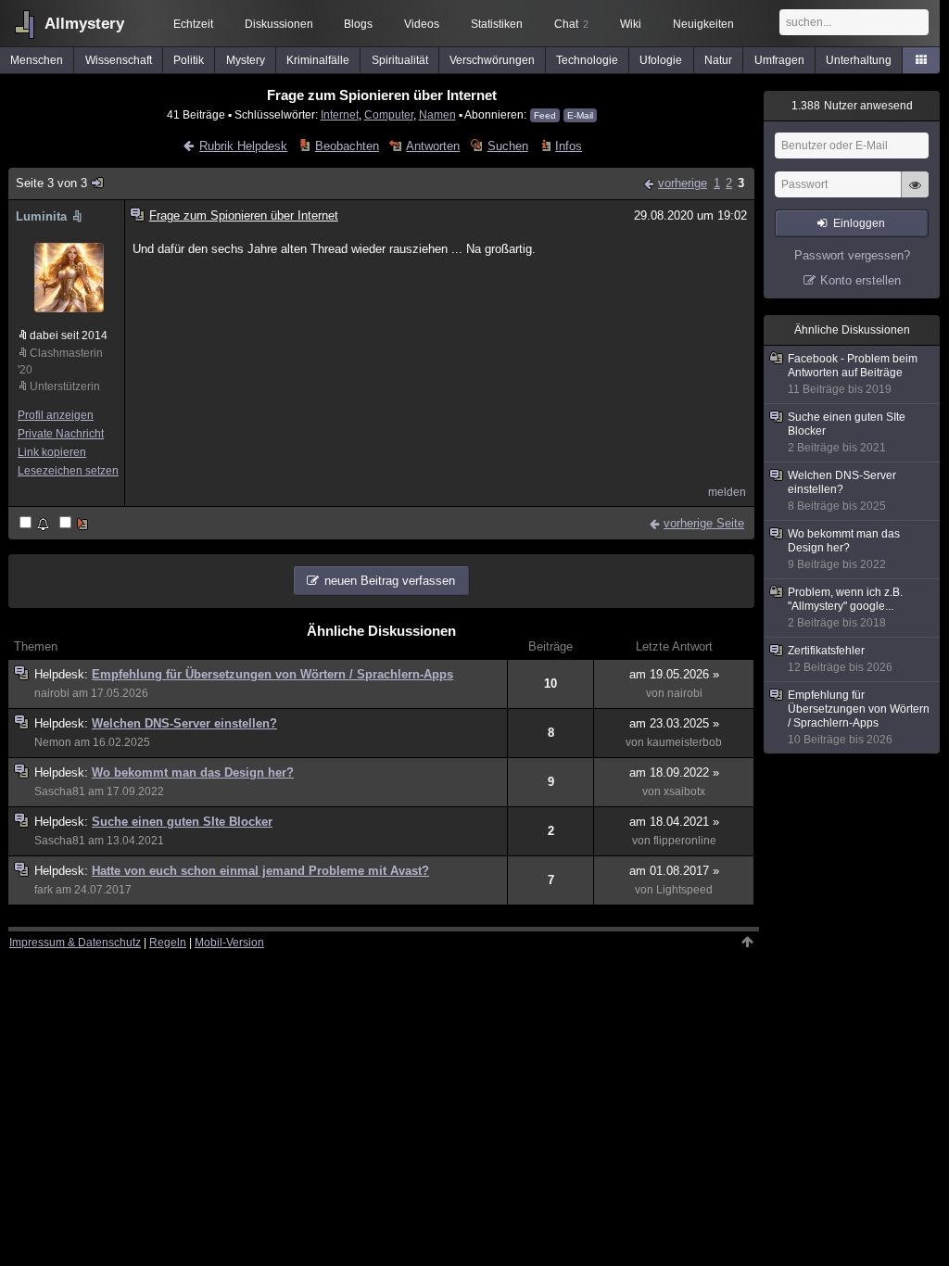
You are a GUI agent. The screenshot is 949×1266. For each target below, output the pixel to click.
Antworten (433, 146)
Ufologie (660, 60)
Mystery (245, 60)
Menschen (36, 60)
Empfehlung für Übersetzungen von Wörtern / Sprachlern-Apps (272, 674)
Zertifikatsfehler (840, 659)
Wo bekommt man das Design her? (193, 772)
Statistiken (497, 24)
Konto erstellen (860, 280)
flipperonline (684, 840)
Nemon (52, 742)
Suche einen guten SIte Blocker (182, 822)
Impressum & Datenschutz (75, 942)
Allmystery (84, 23)
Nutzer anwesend (852, 105)
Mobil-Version (229, 942)
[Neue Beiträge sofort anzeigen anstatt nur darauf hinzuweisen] (75, 524)
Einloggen (859, 223)
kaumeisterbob (684, 742)
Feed (545, 115)
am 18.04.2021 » (674, 822)
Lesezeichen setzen (68, 470)
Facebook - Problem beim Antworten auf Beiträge (852, 374)
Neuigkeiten (703, 24)
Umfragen (779, 60)
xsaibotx (684, 791)
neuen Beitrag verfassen (389, 581)
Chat (571, 24)
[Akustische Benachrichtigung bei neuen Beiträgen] (36, 524)
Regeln (167, 942)
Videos (421, 24)
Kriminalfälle (317, 60)
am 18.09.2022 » (674, 772)
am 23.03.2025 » (674, 723)
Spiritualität (400, 60)
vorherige (682, 183)
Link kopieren (52, 452)
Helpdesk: (63, 674)
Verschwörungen (492, 60)
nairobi (52, 693)
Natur (718, 60)
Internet (340, 114)
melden (727, 492)
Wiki (630, 24)
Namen (437, 114)
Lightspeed (684, 889)
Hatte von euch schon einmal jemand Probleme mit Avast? (260, 871)
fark (43, 889)
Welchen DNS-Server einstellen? (184, 723)
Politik (188, 60)
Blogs (358, 24)
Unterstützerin (65, 386)
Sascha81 (59, 791)
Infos (568, 146)
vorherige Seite (704, 523)
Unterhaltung (859, 60)
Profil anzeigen (56, 415)
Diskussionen (279, 24)
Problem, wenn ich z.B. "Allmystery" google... (845, 607)
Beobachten (346, 146)
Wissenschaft (118, 60)
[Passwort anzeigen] (915, 194)
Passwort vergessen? (852, 255)
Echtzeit (193, 24)
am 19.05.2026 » (674, 674)
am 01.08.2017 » (674, 871)
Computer (388, 114)
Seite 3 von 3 (51, 183)
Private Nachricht (61, 433)
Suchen (507, 146)
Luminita (41, 216)
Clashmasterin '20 (60, 361)
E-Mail (580, 115)
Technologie (587, 60)
